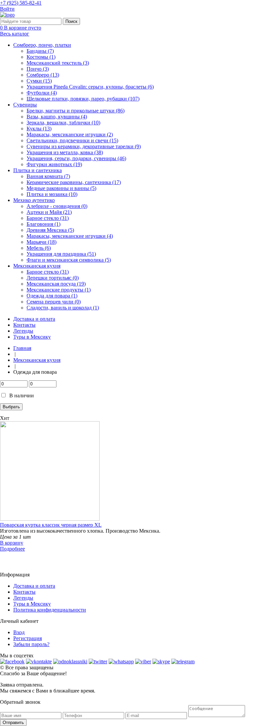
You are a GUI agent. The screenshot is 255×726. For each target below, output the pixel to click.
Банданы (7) (40, 51)
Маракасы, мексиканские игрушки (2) (70, 134)
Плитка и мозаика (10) (52, 194)
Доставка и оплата (34, 319)
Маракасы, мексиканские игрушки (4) (70, 236)
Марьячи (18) (41, 242)
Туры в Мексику (32, 337)
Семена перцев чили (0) (54, 301)
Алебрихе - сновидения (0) (57, 206)
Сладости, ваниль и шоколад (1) (63, 307)
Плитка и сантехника (37, 170)
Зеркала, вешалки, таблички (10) (63, 122)
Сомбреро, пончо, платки (42, 45)
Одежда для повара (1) (52, 295)
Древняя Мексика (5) (50, 230)
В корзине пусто (20, 28)
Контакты (24, 325)
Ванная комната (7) (48, 176)
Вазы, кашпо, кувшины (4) (57, 116)
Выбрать (11, 406)
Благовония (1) (43, 224)
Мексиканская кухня (36, 266)
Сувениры (25, 104)
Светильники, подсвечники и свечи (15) (72, 140)
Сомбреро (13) (43, 75)
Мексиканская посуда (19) (56, 284)
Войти (7, 9)
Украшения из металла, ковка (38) (65, 152)
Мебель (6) (39, 248)
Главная (22, 348)
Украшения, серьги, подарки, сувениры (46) (76, 158)
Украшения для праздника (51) (61, 254)
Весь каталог (14, 33)
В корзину (11, 543)
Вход (19, 632)
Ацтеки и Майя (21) (49, 212)
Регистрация (27, 638)
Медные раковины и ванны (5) (61, 188)
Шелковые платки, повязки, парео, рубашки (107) (83, 98)
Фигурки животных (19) (54, 164)
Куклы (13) (39, 128)
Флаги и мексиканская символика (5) (69, 260)
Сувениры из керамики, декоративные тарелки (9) (84, 146)
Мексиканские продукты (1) (59, 290)
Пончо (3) (38, 69)
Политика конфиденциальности (49, 610)
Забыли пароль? (31, 644)
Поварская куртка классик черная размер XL (51, 525)
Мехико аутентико (34, 200)
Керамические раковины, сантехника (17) (74, 182)
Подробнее (12, 549)
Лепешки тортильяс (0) (53, 278)
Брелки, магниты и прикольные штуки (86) (76, 110)
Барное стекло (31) (48, 218)
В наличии (21, 395)
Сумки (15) (39, 81)
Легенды (23, 331)
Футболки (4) (42, 93)
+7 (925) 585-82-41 (21, 3)
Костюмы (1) (41, 57)
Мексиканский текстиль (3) (58, 63)
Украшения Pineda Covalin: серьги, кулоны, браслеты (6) (90, 87)
